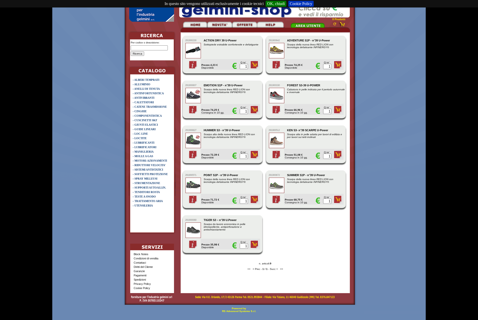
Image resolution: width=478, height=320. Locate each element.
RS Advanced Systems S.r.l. (239, 311)
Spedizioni (140, 279)
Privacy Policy (142, 283)
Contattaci (140, 262)
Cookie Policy (301, 3)
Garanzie (139, 271)
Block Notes (141, 254)
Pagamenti (140, 275)
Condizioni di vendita (146, 258)
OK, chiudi (276, 3)
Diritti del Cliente (143, 266)
